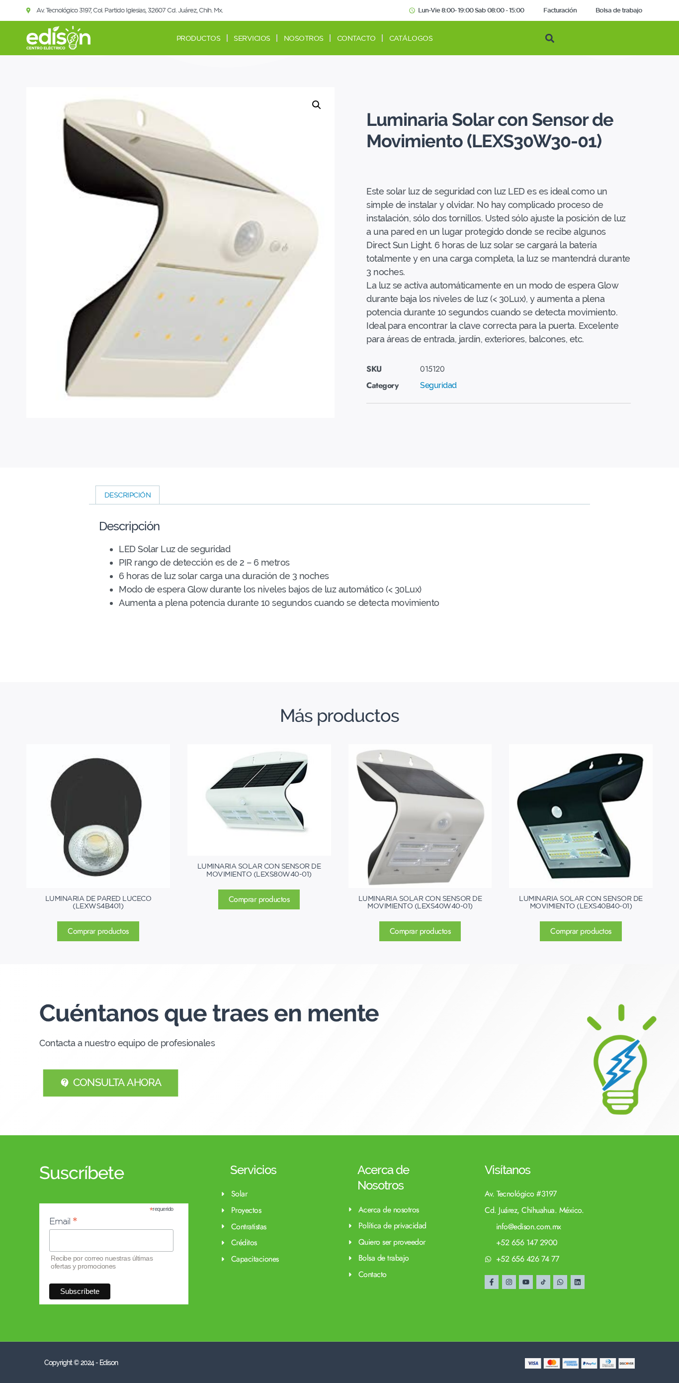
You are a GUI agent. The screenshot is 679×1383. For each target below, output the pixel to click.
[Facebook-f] (492, 1282)
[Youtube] (526, 1282)
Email (63, 1221)
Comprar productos (98, 931)
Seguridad (438, 385)
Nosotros (304, 38)
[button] (549, 38)
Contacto (356, 38)
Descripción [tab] (127, 495)
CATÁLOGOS (411, 38)
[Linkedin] (578, 1282)
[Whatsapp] (560, 1282)
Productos (198, 38)
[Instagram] (509, 1282)
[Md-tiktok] (543, 1282)
